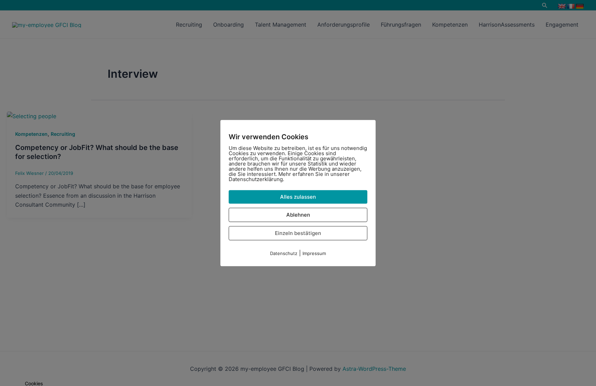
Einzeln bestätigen (298, 233)
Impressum (314, 253)
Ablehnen (298, 214)
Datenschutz (283, 253)
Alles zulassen (298, 197)
